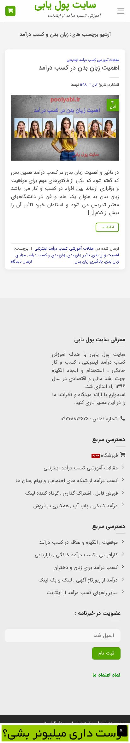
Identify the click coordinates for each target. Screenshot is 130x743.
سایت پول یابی (65, 5)
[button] (121, 11)
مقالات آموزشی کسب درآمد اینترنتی (93, 60)
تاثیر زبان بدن (79, 255)
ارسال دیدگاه (21, 261)
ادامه (107, 227)
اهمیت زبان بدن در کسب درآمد (78, 68)
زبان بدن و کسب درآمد (46, 255)
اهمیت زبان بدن (105, 255)
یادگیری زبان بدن (89, 261)
